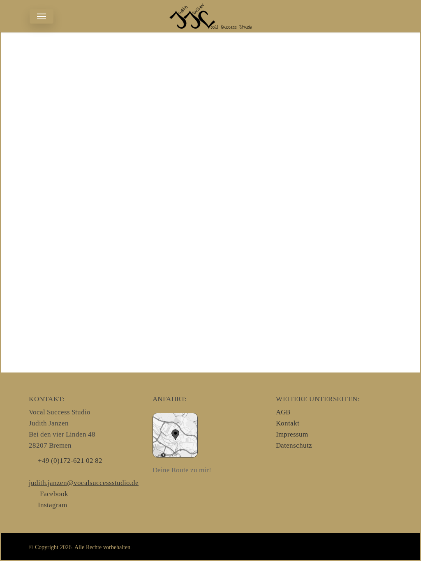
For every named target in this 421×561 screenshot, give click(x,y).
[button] (41, 16)
